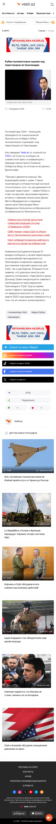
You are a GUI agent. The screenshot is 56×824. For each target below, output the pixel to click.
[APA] (28, 806)
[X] (25, 792)
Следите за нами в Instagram (20, 355)
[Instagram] (20, 792)
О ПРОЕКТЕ (28, 785)
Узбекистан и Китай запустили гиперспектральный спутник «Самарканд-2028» (25, 223)
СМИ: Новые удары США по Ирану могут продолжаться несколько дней (29, 233)
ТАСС (8, 155)
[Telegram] (36, 792)
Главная (41, 31)
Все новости (8, 13)
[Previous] (3, 22)
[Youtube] (30, 792)
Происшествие (43, 13)
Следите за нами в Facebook (20, 372)
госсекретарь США (17, 312)
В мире (30, 13)
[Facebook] (14, 792)
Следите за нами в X (17, 380)
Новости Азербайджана (16, 22)
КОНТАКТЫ (28, 772)
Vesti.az (25, 152)
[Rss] (42, 792)
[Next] (53, 22)
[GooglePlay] (19, 813)
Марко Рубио (38, 312)
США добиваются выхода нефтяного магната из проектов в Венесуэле (28, 241)
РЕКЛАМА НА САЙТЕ (28, 767)
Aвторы (20, 13)
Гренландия (13, 317)
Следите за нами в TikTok (19, 363)
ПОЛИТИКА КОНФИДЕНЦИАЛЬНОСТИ (28, 781)
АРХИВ (28, 776)
